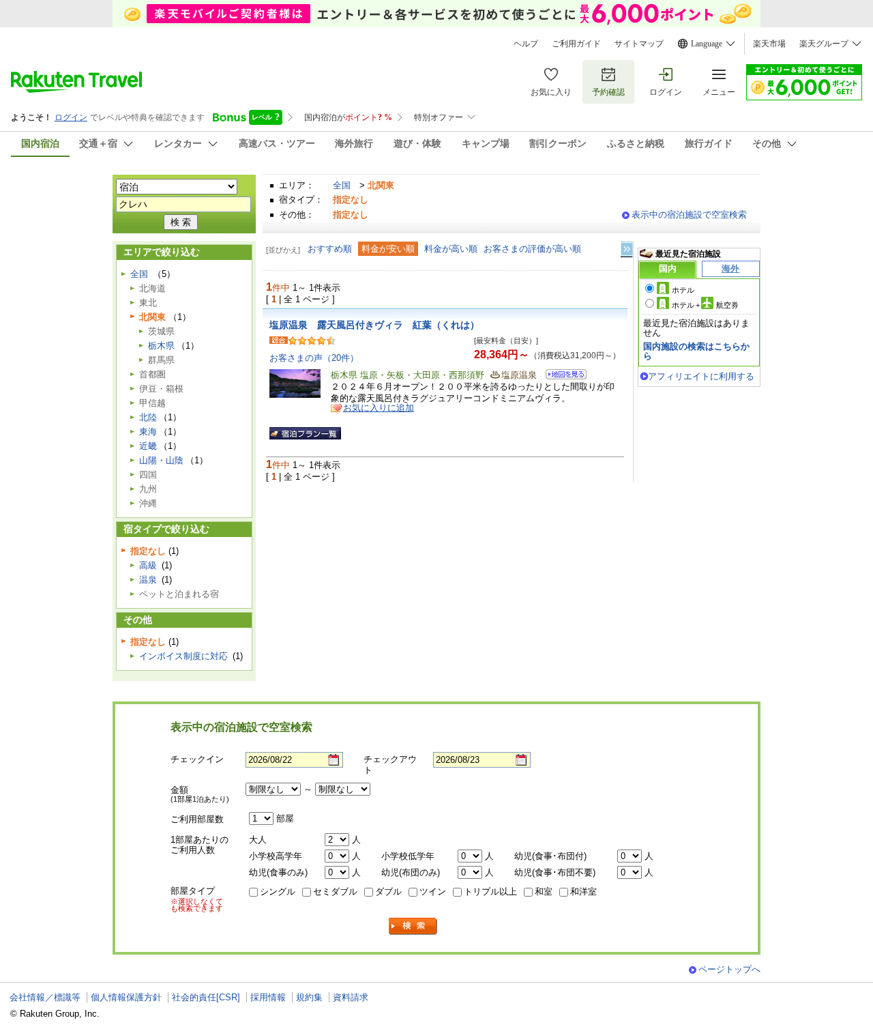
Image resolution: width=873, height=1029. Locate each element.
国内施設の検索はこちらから (696, 351)
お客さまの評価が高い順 (532, 249)
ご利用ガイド (576, 43)
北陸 (148, 417)
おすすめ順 (330, 249)
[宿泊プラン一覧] (305, 433)
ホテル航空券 (705, 305)
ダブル (388, 891)
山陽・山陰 (161, 460)
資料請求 (350, 997)
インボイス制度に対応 (183, 656)
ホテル (683, 290)
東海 (148, 431)
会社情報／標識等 (45, 997)
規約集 (309, 997)
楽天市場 (769, 43)
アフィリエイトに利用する (701, 376)
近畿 (148, 446)
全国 (342, 185)
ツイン (432, 891)
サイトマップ (639, 43)
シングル (277, 891)
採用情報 (268, 997)
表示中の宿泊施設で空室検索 (689, 214)
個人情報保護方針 (126, 997)
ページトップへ (729, 969)
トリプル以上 (490, 891)
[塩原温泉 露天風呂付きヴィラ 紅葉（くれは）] (562, 376)
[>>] (627, 249)
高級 (148, 565)
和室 (543, 891)
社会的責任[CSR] (206, 997)
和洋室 (583, 891)
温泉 (148, 580)
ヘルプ (526, 43)
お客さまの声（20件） (314, 358)
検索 (413, 926)
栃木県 (161, 345)
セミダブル (335, 891)
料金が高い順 (450, 249)
